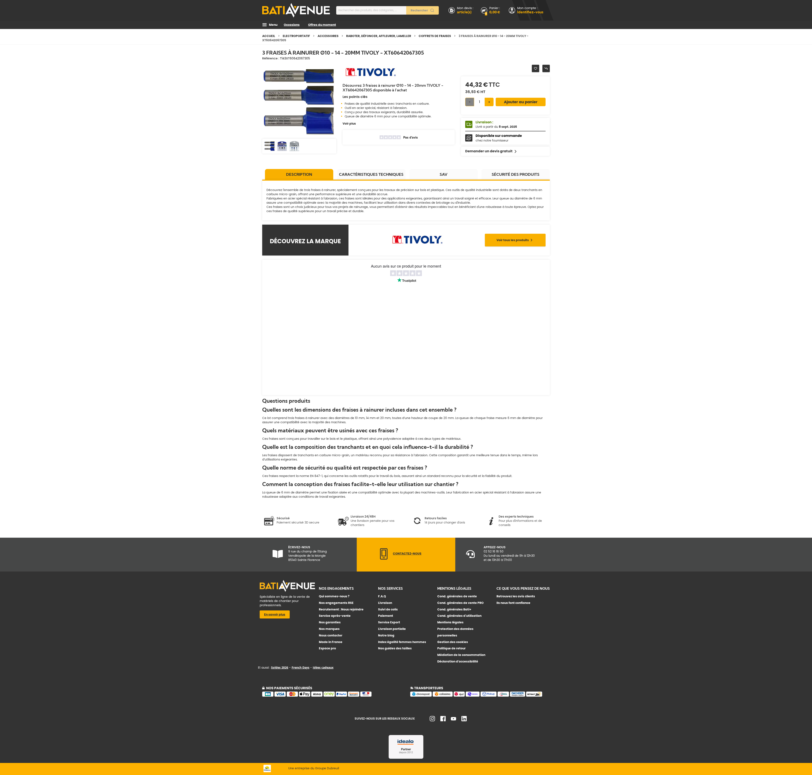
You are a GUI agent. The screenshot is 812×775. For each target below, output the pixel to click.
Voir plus (349, 123)
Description (299, 174)
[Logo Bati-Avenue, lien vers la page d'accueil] (296, 10)
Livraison (385, 603)
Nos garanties (330, 622)
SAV (443, 174)
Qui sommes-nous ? (334, 596)
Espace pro (327, 648)
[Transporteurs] (480, 696)
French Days (300, 667)
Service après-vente (335, 616)
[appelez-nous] (384, 559)
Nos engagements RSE (336, 603)
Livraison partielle (392, 629)
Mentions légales (450, 622)
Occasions (292, 25)
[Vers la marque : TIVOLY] (370, 79)
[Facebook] (443, 720)
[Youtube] (453, 719)
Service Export (389, 622)
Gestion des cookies (452, 642)
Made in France (330, 642)
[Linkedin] (464, 720)
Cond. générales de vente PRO (460, 603)
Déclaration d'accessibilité (457, 661)
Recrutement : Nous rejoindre (341, 609)
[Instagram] (432, 720)
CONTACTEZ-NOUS (407, 553)
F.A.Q (382, 596)
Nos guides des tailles (395, 648)
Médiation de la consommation (461, 655)
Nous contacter (330, 635)
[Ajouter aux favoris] (535, 68)
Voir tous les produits (513, 240)
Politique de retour (451, 648)
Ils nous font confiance (513, 603)
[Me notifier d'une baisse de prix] (546, 68)
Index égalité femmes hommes (402, 642)
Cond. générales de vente (457, 596)
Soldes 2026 (279, 667)
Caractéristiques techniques (371, 174)
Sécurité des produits (515, 174)
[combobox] (387, 10)
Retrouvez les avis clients (516, 596)
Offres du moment (322, 25)
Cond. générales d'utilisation (459, 616)
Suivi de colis (388, 609)
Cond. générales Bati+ (454, 609)
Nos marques (329, 629)
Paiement (385, 616)
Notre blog (386, 635)
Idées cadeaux (323, 667)
